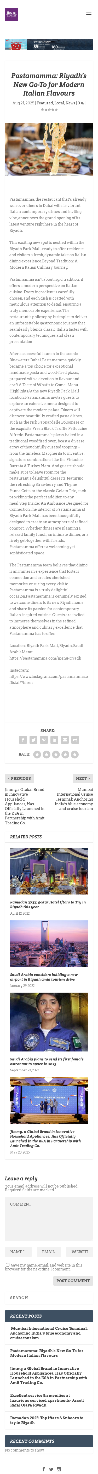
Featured (45, 103)
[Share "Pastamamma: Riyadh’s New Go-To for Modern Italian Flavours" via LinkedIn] (54, 740)
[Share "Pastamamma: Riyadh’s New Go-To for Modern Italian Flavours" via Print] (75, 740)
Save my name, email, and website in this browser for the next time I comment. (43, 1267)
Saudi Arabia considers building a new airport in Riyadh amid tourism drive (44, 977)
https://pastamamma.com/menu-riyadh (45, 658)
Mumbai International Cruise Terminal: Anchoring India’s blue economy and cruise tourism (49, 1333)
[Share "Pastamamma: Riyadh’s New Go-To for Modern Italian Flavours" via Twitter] (33, 740)
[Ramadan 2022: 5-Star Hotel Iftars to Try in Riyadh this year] (49, 871)
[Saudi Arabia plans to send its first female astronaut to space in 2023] (49, 1022)
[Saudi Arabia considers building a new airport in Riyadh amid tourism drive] (49, 943)
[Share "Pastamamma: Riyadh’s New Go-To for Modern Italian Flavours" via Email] (65, 740)
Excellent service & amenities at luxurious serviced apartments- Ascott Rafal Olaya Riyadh (47, 1400)
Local (59, 103)
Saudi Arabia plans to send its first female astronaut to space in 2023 (47, 1061)
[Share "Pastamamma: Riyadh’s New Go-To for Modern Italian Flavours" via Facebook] (23, 740)
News (70, 103)
